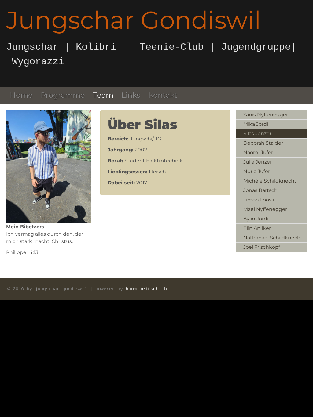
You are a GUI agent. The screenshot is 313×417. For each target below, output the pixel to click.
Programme (63, 95)
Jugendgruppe (256, 47)
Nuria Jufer (256, 171)
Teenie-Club (169, 47)
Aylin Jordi (255, 219)
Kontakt (162, 95)
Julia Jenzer (257, 162)
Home (21, 95)
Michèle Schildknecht (269, 181)
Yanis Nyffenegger (265, 115)
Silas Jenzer (257, 133)
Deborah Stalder (263, 143)
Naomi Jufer (258, 152)
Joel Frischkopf (261, 247)
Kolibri (96, 47)
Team (103, 95)
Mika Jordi (255, 124)
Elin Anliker (257, 228)
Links (130, 95)
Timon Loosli (258, 200)
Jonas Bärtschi (261, 190)
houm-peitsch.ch (146, 289)
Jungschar (32, 47)
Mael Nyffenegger (265, 209)
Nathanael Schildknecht (273, 238)
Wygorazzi (38, 61)
